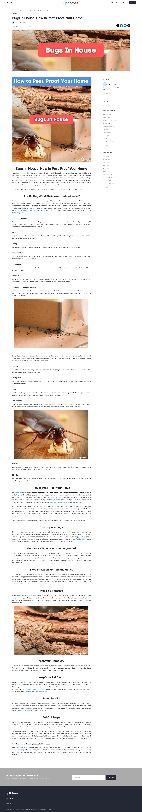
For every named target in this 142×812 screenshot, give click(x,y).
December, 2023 (107, 180)
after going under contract (57, 185)
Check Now (111, 777)
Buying (104, 135)
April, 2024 (105, 168)
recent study (17, 493)
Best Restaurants (107, 126)
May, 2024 (105, 165)
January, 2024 (106, 177)
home (14, 182)
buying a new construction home (34, 210)
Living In (105, 117)
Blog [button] (112, 3)
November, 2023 (107, 183)
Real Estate (106, 132)
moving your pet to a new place (36, 691)
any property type (20, 750)
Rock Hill (8, 803)
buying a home (51, 497)
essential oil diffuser (25, 710)
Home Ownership (107, 141)
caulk (60, 541)
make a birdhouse (35, 595)
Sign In (132, 3)
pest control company (71, 509)
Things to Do (106, 123)
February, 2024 (107, 174)
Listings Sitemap (42, 809)
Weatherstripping (82, 539)
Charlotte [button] (9, 3)
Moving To (105, 114)
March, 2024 (106, 171)
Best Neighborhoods (108, 120)
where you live (24, 173)
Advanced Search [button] (121, 3)
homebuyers (16, 185)
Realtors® (105, 129)
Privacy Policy (51, 809)
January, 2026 (106, 156)
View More (105, 93)
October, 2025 (106, 159)
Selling (104, 138)
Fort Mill (8, 801)
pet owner (23, 682)
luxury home (86, 747)
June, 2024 (105, 162)
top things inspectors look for (59, 502)
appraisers (76, 502)
